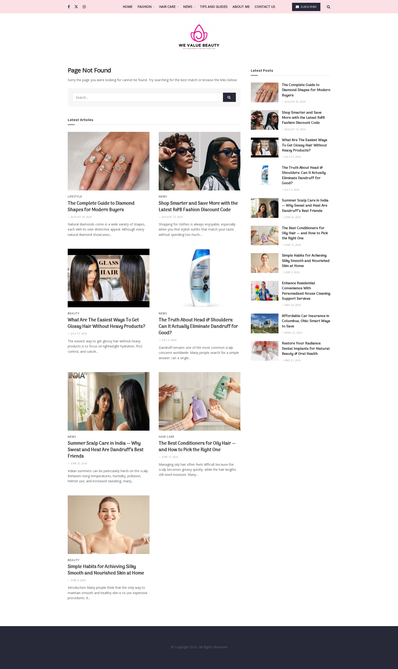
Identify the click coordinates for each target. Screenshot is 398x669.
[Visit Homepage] (199, 36)
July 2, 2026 (291, 189)
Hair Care (167, 6)
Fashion (145, 6)
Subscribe (308, 7)
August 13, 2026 (294, 129)
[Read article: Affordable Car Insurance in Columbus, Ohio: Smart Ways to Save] (264, 323)
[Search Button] (328, 6)
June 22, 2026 (292, 217)
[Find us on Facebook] (69, 7)
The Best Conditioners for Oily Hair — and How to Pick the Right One (197, 447)
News (187, 6)
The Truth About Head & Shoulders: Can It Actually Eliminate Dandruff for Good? (198, 327)
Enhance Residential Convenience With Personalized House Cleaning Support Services (306, 291)
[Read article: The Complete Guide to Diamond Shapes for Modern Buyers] (108, 161)
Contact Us (265, 6)
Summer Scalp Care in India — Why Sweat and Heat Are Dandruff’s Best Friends (105, 450)
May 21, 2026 (292, 360)
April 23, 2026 (293, 332)
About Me (241, 6)
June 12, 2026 (292, 244)
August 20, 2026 (294, 101)
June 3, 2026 (291, 272)
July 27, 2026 (292, 156)
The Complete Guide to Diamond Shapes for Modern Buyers (101, 207)
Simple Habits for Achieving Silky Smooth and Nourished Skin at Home (106, 570)
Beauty (73, 313)
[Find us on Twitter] (76, 7)
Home (127, 6)
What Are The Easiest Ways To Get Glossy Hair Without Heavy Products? (106, 323)
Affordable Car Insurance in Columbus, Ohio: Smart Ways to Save (306, 321)
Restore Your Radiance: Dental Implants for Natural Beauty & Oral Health (306, 348)
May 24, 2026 (292, 305)
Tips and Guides (214, 6)
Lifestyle (75, 196)
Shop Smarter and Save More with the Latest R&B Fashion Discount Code (198, 207)
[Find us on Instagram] (84, 7)
